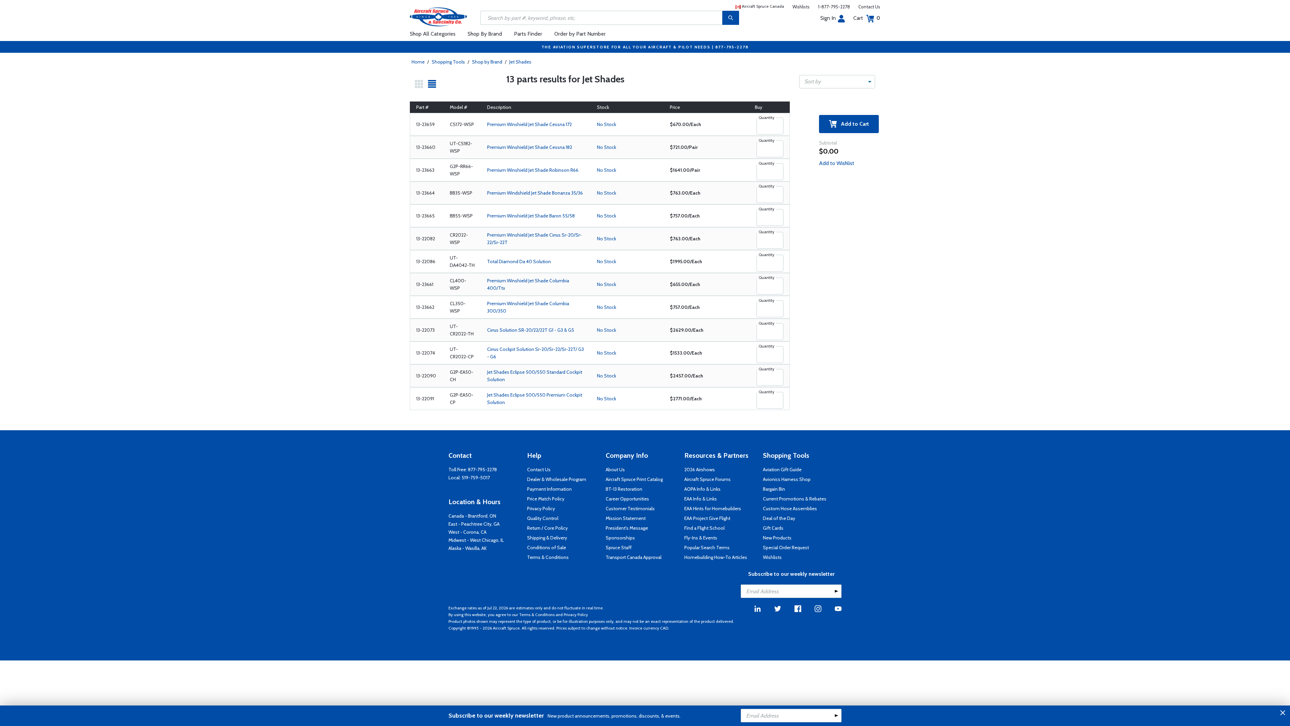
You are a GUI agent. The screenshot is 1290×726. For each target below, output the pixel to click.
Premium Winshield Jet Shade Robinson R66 (532, 170)
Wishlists (801, 6)
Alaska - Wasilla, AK (467, 548)
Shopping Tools (448, 62)
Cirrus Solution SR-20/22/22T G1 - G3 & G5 (530, 330)
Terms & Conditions (548, 557)
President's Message (627, 528)
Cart (866, 18)
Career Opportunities (627, 499)
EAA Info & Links (700, 499)
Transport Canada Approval (633, 557)
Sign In (828, 18)
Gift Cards (773, 528)
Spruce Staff (619, 547)
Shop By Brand (485, 34)
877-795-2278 (482, 470)
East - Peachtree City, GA (474, 524)
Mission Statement (626, 518)
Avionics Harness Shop (787, 479)
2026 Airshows (699, 470)
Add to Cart (853, 124)
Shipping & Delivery (547, 538)
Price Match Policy (545, 499)
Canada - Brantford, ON (472, 516)
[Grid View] (419, 84)
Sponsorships (620, 538)
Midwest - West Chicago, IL (476, 540)
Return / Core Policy (547, 528)
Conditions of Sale (546, 547)
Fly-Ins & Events (700, 538)
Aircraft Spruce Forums (707, 479)
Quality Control (542, 518)
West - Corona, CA (467, 532)
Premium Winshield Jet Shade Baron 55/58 (531, 216)
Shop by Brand (487, 62)
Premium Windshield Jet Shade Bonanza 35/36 (535, 193)
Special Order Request (786, 547)
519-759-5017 (476, 478)
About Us (615, 470)
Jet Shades (520, 62)
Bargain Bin (774, 489)
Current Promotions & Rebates (794, 499)
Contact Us (869, 6)
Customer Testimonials (630, 509)
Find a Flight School (704, 528)
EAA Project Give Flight (707, 518)
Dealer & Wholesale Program (556, 479)
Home (418, 62)
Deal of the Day (779, 518)
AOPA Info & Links (702, 489)
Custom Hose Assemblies (790, 509)
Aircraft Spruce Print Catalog (634, 479)
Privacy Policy (541, 509)
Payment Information (549, 489)
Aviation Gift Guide (782, 470)
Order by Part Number (580, 34)
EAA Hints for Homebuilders (712, 509)
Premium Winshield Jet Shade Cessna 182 (529, 147)
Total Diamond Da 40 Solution (519, 261)
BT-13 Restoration (624, 489)
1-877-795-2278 (834, 6)
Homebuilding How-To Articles (715, 557)
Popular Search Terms (707, 547)
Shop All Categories (433, 34)
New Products (777, 538)
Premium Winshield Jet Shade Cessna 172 (529, 124)
